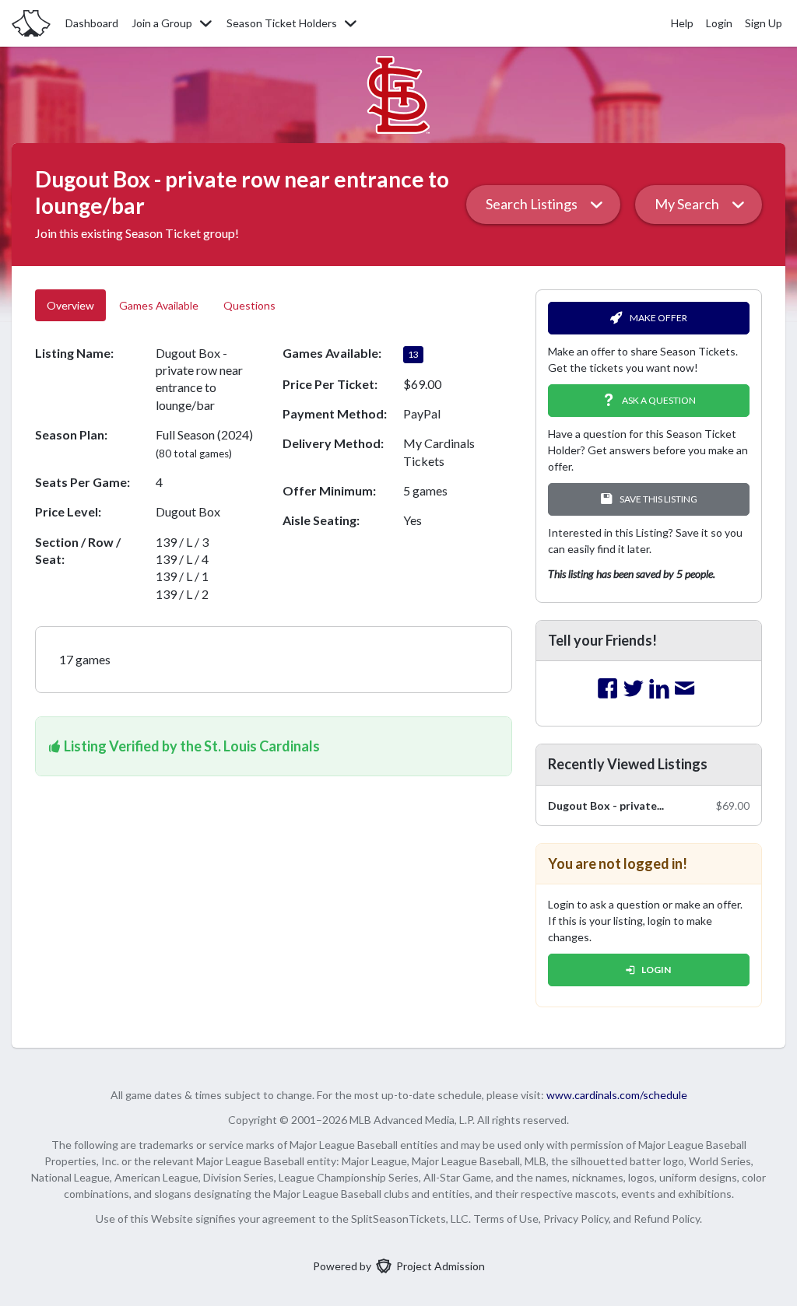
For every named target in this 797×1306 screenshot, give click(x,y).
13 (413, 354)
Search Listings (532, 203)
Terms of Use (506, 1218)
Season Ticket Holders (281, 23)
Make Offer (658, 318)
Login (719, 23)
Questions (250, 305)
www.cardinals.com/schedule (616, 1094)
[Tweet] (633, 689)
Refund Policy (667, 1218)
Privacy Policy (576, 1218)
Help (682, 23)
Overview (70, 305)
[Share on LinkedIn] (659, 689)
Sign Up (763, 23)
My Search (687, 203)
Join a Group (162, 23)
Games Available (158, 305)
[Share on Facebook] (608, 689)
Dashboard (91, 23)
